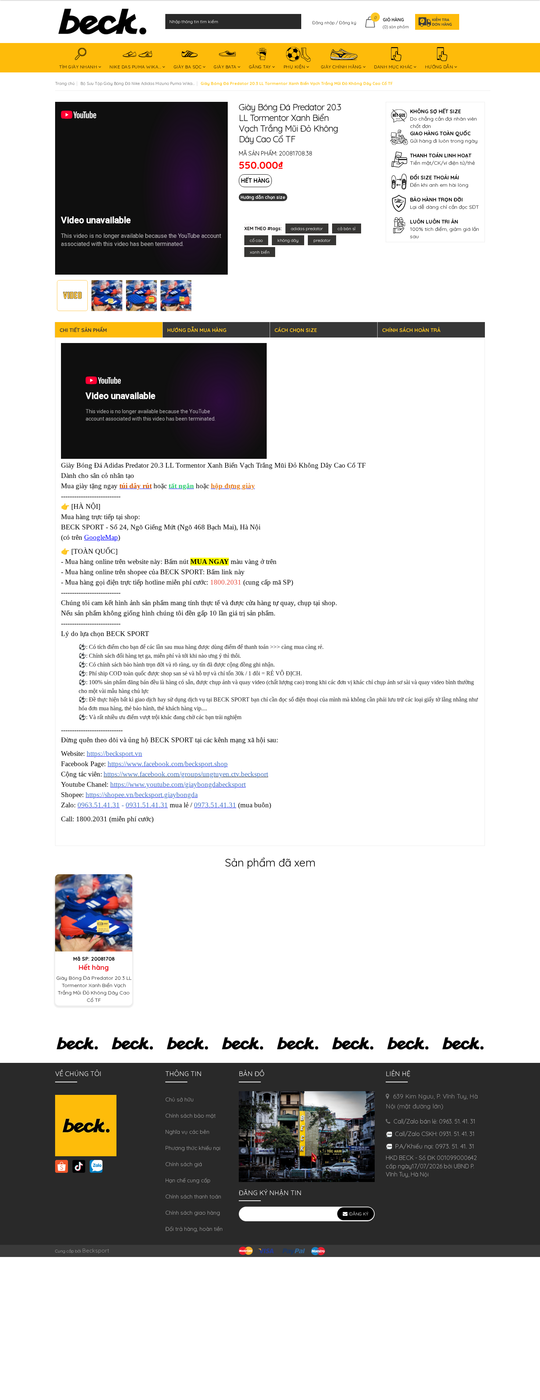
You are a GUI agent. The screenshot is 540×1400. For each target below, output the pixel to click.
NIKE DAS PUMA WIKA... (135, 66)
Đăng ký (347, 22)
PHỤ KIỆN (295, 66)
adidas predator (307, 228)
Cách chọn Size (295, 330)
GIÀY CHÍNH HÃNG (342, 66)
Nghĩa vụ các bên (187, 1131)
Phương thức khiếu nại (192, 1147)
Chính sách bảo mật (190, 1115)
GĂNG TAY (261, 66)
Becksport (95, 1250)
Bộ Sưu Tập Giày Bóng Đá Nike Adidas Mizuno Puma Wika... (137, 83)
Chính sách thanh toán (193, 1196)
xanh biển (260, 252)
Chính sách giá (183, 1164)
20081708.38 (295, 153)
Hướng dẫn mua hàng (196, 330)
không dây (288, 240)
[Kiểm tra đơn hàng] (435, 21)
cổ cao (256, 240)
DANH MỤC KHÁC (394, 66)
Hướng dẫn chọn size (263, 197)
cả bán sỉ (347, 228)
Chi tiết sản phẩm (83, 330)
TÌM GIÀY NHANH (78, 66)
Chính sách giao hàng (192, 1212)
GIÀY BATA (226, 66)
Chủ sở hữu (179, 1099)
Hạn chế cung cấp (187, 1180)
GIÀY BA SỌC (188, 66)
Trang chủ (65, 83)
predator (322, 240)
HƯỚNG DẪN (439, 66)
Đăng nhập (324, 22)
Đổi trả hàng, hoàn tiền (194, 1228)
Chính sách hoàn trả (411, 330)
